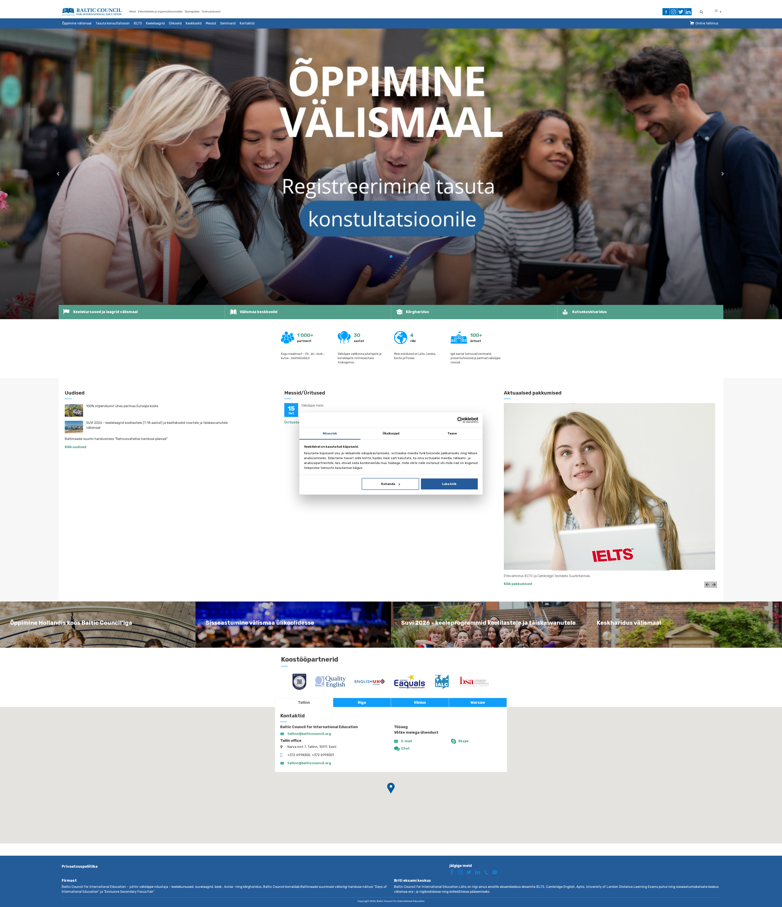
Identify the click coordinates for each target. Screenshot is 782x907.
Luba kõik (449, 484)
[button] (58, 174)
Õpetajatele (192, 11)
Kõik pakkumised (518, 584)
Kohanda (388, 484)
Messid (211, 23)
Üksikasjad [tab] (391, 433)
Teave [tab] (452, 433)
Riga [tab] (362, 702)
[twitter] (680, 11)
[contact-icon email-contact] (496, 872)
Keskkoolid (194, 23)
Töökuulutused (211, 11)
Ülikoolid (175, 23)
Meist (132, 11)
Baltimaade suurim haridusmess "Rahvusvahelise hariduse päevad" (116, 439)
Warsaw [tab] (477, 702)
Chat (405, 748)
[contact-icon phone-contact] (487, 872)
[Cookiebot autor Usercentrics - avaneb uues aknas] (460, 420)
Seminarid (228, 23)
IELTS (138, 23)
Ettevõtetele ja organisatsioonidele (160, 11)
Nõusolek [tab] (330, 433)
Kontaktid (247, 23)
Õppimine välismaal (76, 23)
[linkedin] (688, 11)
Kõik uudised (75, 447)
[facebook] (666, 11)
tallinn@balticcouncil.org (309, 734)
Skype (463, 741)
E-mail (406, 741)
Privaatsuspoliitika (80, 866)
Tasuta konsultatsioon (113, 23)
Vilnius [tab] (420, 702)
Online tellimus (706, 23)
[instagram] (673, 11)
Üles (764, 896)
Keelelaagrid (155, 23)
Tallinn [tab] (304, 702)
